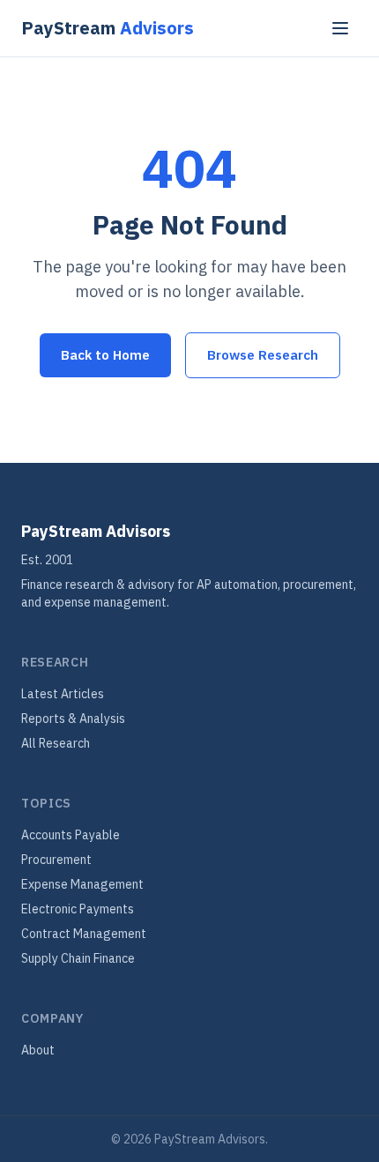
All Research (55, 743)
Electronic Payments (77, 909)
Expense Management (82, 884)
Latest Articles (62, 694)
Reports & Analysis (73, 718)
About (38, 1050)
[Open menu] (340, 28)
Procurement (56, 860)
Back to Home (105, 354)
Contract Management (83, 934)
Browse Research (262, 354)
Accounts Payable (70, 835)
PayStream (107, 28)
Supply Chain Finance (78, 958)
